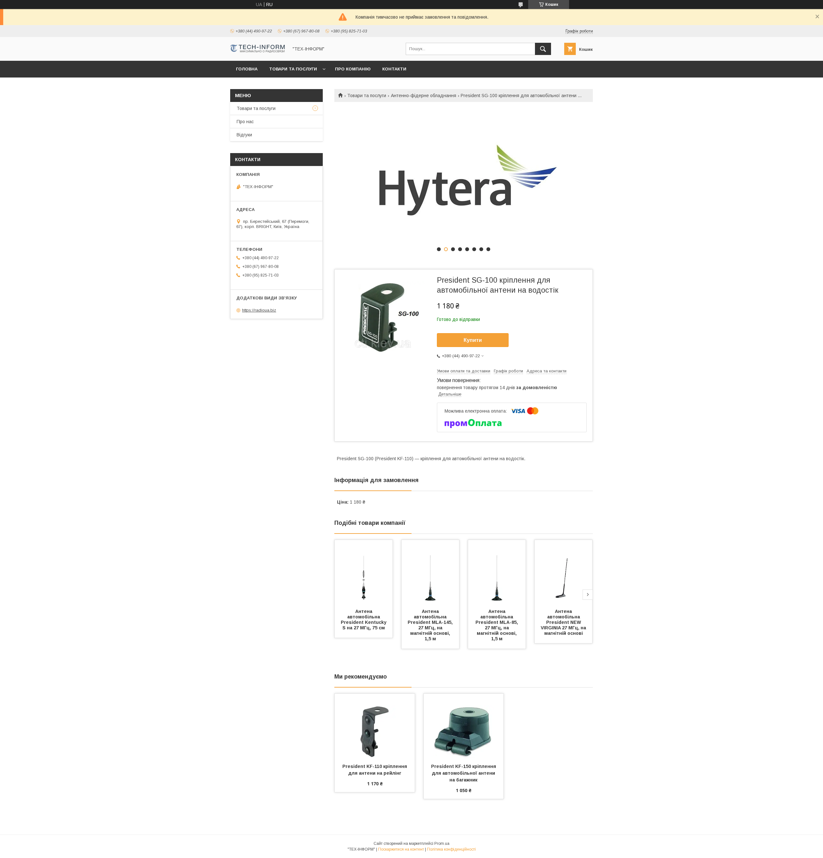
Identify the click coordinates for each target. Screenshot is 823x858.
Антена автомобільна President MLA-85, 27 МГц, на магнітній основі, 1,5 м (497, 625)
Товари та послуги (293, 69)
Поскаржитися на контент (401, 849)
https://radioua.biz (259, 310)
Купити (473, 340)
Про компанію (353, 69)
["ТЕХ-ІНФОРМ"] (257, 51)
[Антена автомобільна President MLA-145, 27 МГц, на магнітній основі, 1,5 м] (430, 572)
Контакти (394, 69)
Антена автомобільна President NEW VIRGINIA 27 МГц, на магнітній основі (564, 622)
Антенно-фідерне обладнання (423, 95)
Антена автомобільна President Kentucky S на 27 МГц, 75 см (364, 619)
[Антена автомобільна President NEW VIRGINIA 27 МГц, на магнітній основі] (563, 572)
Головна (247, 69)
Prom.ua (441, 843)
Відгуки (244, 134)
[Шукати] (543, 49)
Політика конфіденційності (451, 849)
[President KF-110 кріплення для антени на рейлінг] (375, 726)
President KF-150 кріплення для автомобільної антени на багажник (464, 773)
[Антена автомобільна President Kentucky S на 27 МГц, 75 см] (364, 572)
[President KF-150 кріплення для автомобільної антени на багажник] (464, 726)
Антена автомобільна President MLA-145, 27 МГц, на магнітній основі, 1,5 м (431, 625)
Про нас (245, 121)
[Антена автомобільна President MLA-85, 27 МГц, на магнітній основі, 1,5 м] (497, 572)
